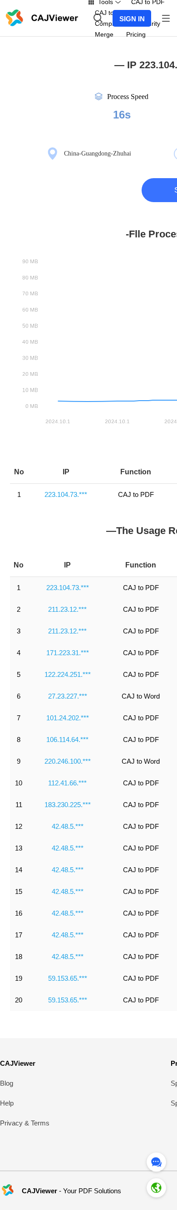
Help (7, 1103)
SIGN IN (132, 19)
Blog (6, 1083)
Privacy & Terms (24, 1123)
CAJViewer (17, 1063)
